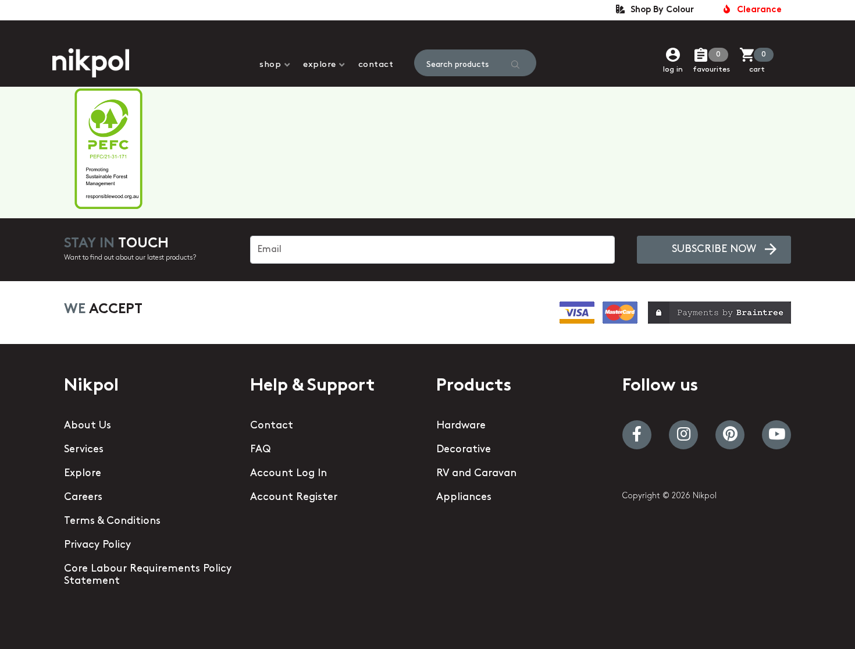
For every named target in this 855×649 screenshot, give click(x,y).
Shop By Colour (660, 10)
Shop (270, 65)
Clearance (757, 10)
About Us (87, 426)
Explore (319, 65)
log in (673, 69)
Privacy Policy (97, 545)
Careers (83, 497)
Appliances (463, 497)
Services (84, 450)
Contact (376, 65)
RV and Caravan (476, 474)
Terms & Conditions (112, 521)
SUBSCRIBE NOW (714, 249)
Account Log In (288, 474)
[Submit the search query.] (515, 64)
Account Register (293, 497)
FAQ (260, 450)
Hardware (461, 426)
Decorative (463, 450)
